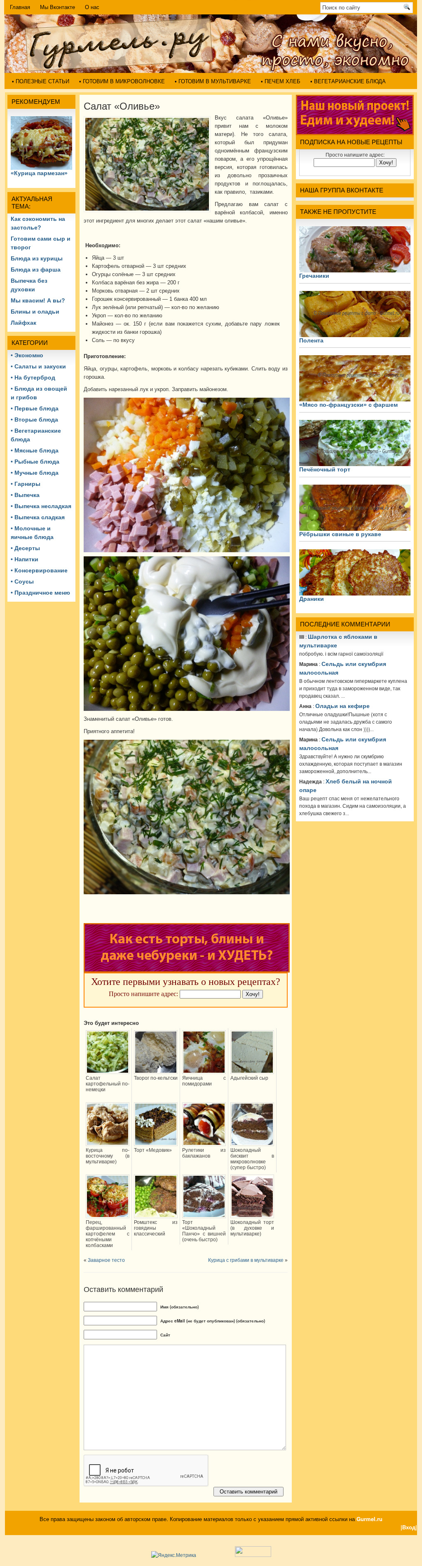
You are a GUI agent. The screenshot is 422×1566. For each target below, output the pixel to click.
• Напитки (24, 559)
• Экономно (27, 355)
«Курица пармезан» (39, 173)
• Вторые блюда (34, 419)
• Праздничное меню (40, 592)
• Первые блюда (35, 408)
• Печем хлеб (280, 81)
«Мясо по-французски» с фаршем (348, 404)
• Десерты (25, 548)
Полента (311, 340)
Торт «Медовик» (153, 1150)
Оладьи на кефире (342, 706)
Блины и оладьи (35, 311)
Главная (20, 7)
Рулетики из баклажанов (204, 1153)
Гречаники (314, 275)
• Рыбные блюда (35, 461)
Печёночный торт (324, 469)
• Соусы (22, 581)
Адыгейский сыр (249, 1078)
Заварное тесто (106, 1260)
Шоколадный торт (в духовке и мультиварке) (252, 1228)
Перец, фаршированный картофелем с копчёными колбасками (107, 1233)
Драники (311, 598)
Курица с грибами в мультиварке (246, 1260)
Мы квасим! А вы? (38, 300)
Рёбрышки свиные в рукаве (340, 534)
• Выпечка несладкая (41, 506)
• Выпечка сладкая (38, 517)
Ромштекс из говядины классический (156, 1228)
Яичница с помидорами (204, 1081)
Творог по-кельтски (156, 1078)
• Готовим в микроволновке (122, 81)
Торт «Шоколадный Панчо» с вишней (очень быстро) (204, 1230)
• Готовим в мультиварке (213, 81)
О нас (92, 7)
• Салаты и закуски (38, 366)
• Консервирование (39, 570)
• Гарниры (25, 484)
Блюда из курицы (37, 258)
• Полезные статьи (40, 81)
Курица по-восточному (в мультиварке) (107, 1156)
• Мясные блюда (35, 450)
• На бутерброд (33, 377)
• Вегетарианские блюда (348, 81)
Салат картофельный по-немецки (107, 1083)
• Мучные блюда (35, 472)
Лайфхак (23, 322)
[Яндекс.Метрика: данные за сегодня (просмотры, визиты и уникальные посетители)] (173, 1555)
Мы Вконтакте (57, 7)
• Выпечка (25, 495)
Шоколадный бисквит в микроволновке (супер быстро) (252, 1158)
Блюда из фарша (36, 269)
